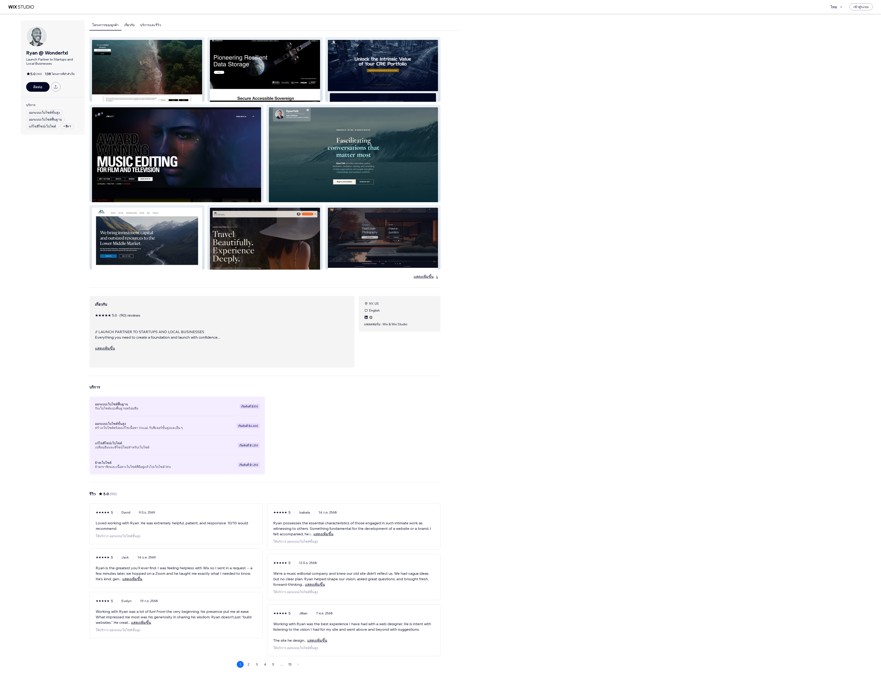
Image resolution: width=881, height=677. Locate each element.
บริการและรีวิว (150, 25)
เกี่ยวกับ (129, 25)
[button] (147, 69)
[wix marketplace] (21, 7)
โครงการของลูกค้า (105, 25)
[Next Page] (298, 664)
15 (290, 664)
